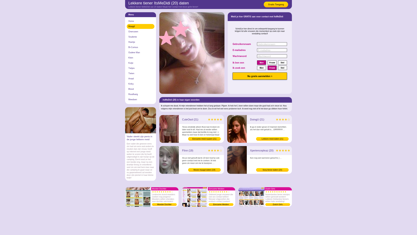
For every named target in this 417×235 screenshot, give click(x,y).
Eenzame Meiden (221, 204)
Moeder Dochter (164, 204)
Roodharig (133, 94)
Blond (131, 89)
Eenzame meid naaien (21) (204, 139)
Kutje (130, 63)
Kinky (131, 84)
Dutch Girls (278, 204)
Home (131, 21)
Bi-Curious (133, 47)
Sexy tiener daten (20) (272, 170)
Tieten (131, 73)
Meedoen (132, 99)
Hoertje (131, 42)
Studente (132, 37)
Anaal (131, 78)
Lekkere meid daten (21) (272, 139)
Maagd (131, 26)
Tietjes (131, 68)
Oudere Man (134, 52)
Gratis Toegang (276, 4)
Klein (130, 57)
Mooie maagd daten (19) (204, 170)
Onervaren (133, 31)
